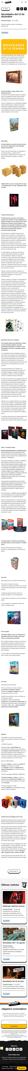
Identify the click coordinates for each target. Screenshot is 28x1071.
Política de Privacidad (14, 1066)
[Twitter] (10, 1049)
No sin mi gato (5, 631)
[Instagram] (20, 1049)
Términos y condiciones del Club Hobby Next (14, 1059)
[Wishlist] (26, 2)
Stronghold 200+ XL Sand (9, 185)
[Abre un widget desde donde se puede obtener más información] (22, 1068)
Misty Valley (4, 141)
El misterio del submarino (18, 541)
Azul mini (3, 577)
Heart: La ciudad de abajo (8, 447)
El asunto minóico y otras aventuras (11, 542)
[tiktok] (14, 1049)
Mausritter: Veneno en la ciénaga (10, 340)
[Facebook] (7, 1049)
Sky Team (3, 681)
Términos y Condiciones (7, 1068)
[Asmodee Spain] (8, 2)
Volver (6, 8)
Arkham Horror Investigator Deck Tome (11, 816)
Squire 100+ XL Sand (20, 183)
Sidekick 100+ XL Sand (7, 183)
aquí (14, 1032)
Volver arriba (13, 871)
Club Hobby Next (14, 1054)
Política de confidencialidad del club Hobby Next (14, 1057)
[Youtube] (17, 1049)
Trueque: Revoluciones (7, 214)
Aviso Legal (5, 1066)
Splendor (3, 734)
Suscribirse (14, 1026)
